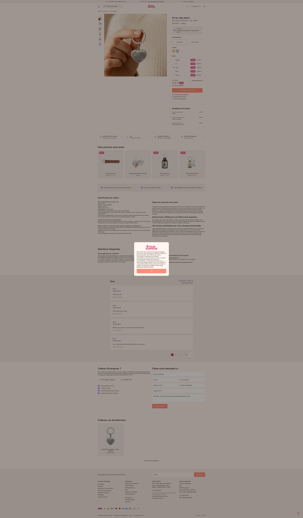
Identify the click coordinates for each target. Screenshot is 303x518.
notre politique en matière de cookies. (150, 266)
